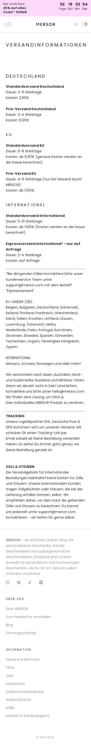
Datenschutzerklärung (24, 691)
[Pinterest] (18, 582)
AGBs (10, 707)
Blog (9, 624)
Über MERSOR (17, 608)
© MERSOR (45, 737)
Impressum (15, 683)
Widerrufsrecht (18, 699)
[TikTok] (30, 582)
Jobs (10, 675)
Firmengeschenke (21, 632)
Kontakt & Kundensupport (28, 715)
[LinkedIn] (41, 582)
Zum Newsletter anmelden (28, 616)
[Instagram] (7, 582)
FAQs (10, 667)
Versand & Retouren (23, 659)
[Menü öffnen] (8, 24)
